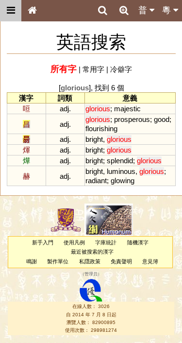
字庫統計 (105, 242)
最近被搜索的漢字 (92, 252)
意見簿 (150, 261)
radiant (96, 180)
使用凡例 (74, 242)
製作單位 (57, 261)
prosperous (132, 119)
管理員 (91, 274)
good (161, 119)
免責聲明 (121, 261)
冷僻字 (121, 69)
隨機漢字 (138, 242)
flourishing (101, 128)
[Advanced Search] (123, 10)
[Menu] (10, 10)
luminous (121, 171)
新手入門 (42, 242)
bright (94, 139)
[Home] (32, 10)
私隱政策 (89, 261)
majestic (127, 108)
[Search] (102, 10)
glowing (122, 180)
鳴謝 (31, 261)
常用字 (93, 69)
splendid (120, 160)
